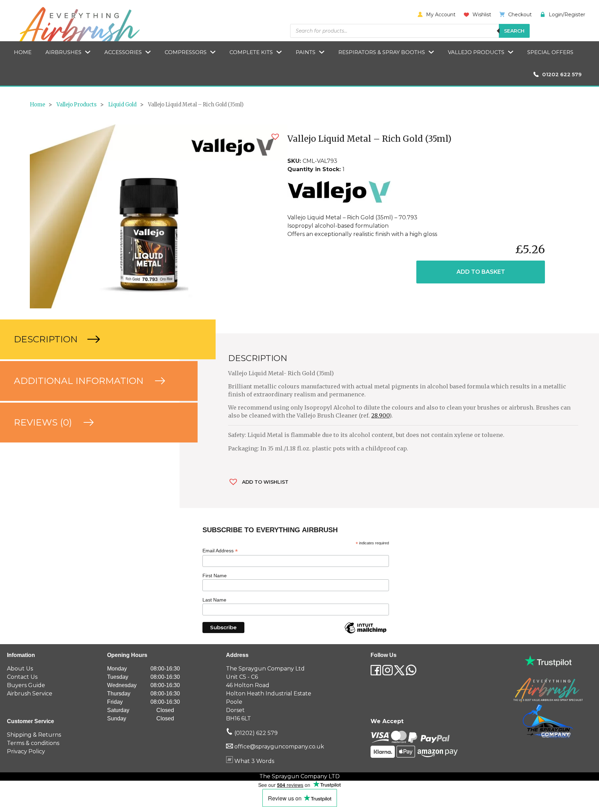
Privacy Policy (26, 751)
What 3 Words (253, 761)
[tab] (90, 339)
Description (47, 339)
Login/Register (567, 14)
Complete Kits (251, 52)
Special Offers (550, 52)
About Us (20, 668)
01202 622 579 (562, 74)
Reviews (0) (44, 422)
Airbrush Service (29, 693)
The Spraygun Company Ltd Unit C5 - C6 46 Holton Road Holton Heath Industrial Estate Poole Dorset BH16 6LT (268, 693)
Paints (305, 52)
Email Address (220, 550)
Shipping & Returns (34, 734)
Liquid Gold (122, 105)
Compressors (186, 52)
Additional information (80, 380)
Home (23, 52)
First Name (214, 575)
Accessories (123, 52)
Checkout (520, 14)
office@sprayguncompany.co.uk (279, 746)
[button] (275, 136)
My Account (440, 14)
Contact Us (22, 677)
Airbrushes (63, 52)
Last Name (214, 600)
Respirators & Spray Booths (381, 52)
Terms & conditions (33, 743)
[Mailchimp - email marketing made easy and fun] (365, 633)
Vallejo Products (476, 52)
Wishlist (481, 14)
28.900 (380, 415)
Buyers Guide (26, 685)
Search (514, 31)
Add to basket (481, 272)
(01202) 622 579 (255, 733)
